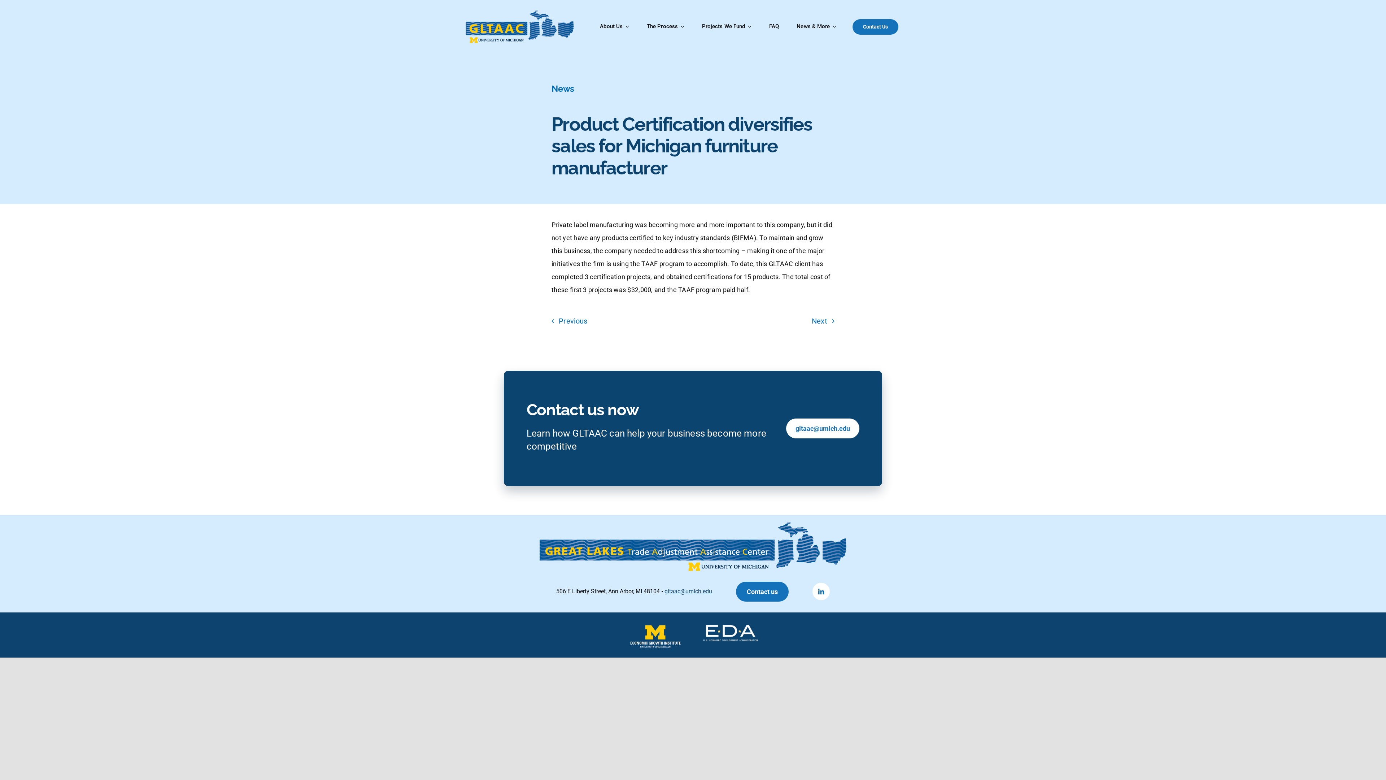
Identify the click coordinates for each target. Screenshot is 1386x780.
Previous (573, 321)
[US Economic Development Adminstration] (730, 628)
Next (819, 321)
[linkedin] (821, 591)
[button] (762, 592)
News (563, 88)
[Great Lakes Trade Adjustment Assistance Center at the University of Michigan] (520, 13)
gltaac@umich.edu (688, 591)
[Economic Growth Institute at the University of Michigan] (655, 628)
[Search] (916, 26)
